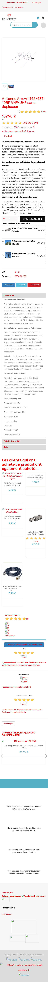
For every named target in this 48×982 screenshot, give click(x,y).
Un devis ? (19, 8)
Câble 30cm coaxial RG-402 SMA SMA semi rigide (12, 485)
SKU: (4, 272)
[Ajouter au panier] (14, 498)
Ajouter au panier (32, 219)
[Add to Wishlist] (6, 41)
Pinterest (35, 285)
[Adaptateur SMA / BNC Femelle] (8, 230)
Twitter (22, 285)
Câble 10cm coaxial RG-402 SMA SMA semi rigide (12, 519)
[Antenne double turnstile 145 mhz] (8, 242)
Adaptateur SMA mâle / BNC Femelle (35, 533)
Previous (2, 756)
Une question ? (7, 8)
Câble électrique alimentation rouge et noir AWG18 (35, 477)
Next (45, 756)
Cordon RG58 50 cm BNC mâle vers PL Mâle (12, 588)
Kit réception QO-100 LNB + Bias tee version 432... (24, 747)
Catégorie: (7, 276)
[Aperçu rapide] (8, 498)
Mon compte (36, 2)
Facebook (9, 285)
